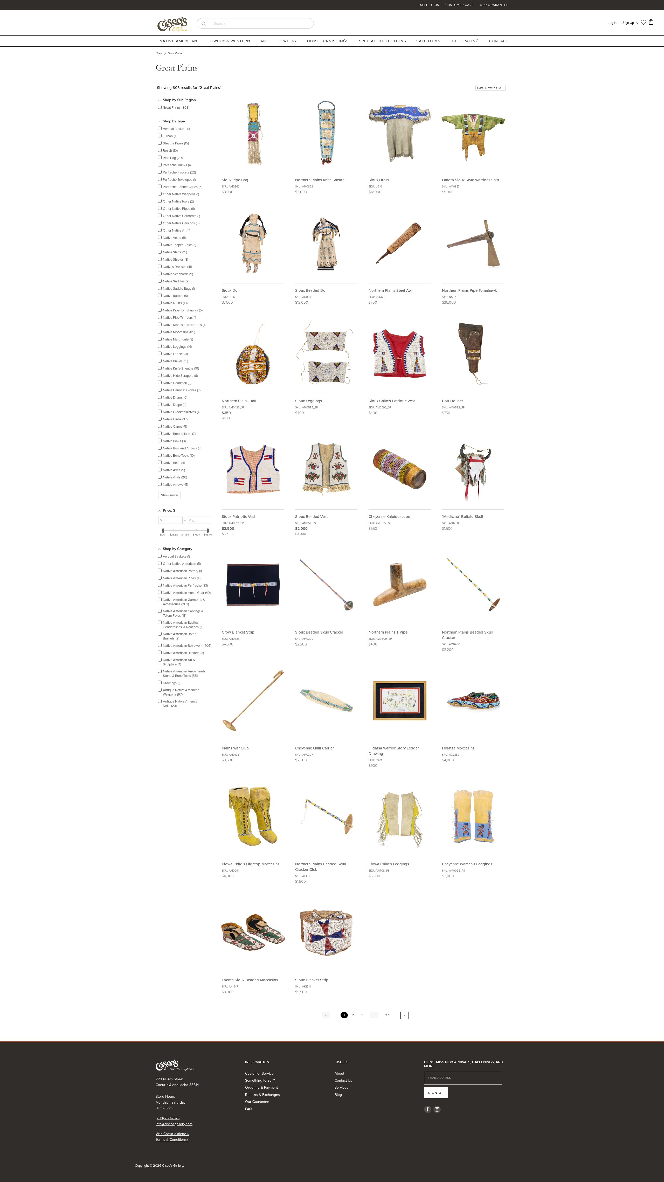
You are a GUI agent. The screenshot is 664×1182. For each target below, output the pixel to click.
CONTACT (498, 41)
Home (159, 53)
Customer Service (259, 1073)
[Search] (203, 23)
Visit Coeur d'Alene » (172, 1133)
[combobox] (262, 23)
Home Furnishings (328, 41)
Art (265, 41)
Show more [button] (169, 495)
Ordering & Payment (261, 1087)
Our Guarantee (494, 5)
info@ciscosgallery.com (174, 1124)
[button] (490, 88)
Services (341, 1087)
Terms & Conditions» (172, 1139)
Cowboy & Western (230, 41)
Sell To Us (429, 5)
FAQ (248, 1108)
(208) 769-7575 (167, 1118)
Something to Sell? (260, 1080)
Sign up (436, 1092)
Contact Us (343, 1080)
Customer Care (459, 5)
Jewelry (288, 41)
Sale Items (428, 41)
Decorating (466, 41)
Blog (338, 1094)
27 (387, 1015)
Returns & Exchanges (262, 1094)
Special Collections (383, 41)
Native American (179, 41)
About (339, 1073)
